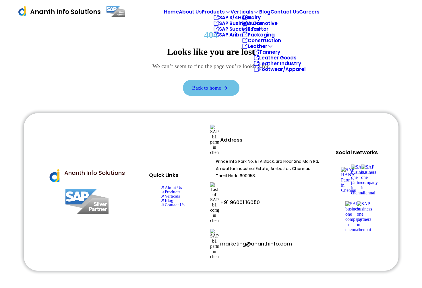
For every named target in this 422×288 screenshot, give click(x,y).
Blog (264, 11)
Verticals (242, 12)
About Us (190, 11)
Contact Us (284, 11)
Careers (309, 11)
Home (171, 11)
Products (213, 12)
